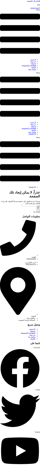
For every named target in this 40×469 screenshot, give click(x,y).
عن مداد (33, 61)
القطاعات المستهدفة (29, 65)
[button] (20, 33)
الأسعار (33, 67)
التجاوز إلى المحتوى (33, 1)
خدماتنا (33, 63)
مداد (38, 4)
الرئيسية (33, 59)
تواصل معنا (32, 69)
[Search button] (38, 208)
